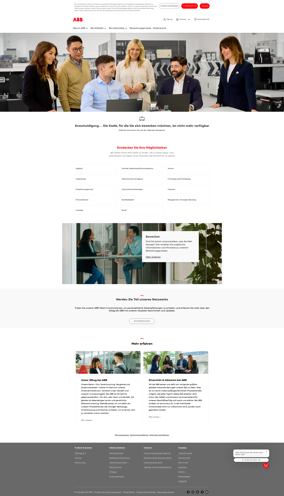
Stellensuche (159, 28)
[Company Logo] (78, 19)
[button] (168, 19)
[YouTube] (206, 492)
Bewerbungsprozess (140, 28)
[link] (87, 420)
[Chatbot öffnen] (266, 465)
